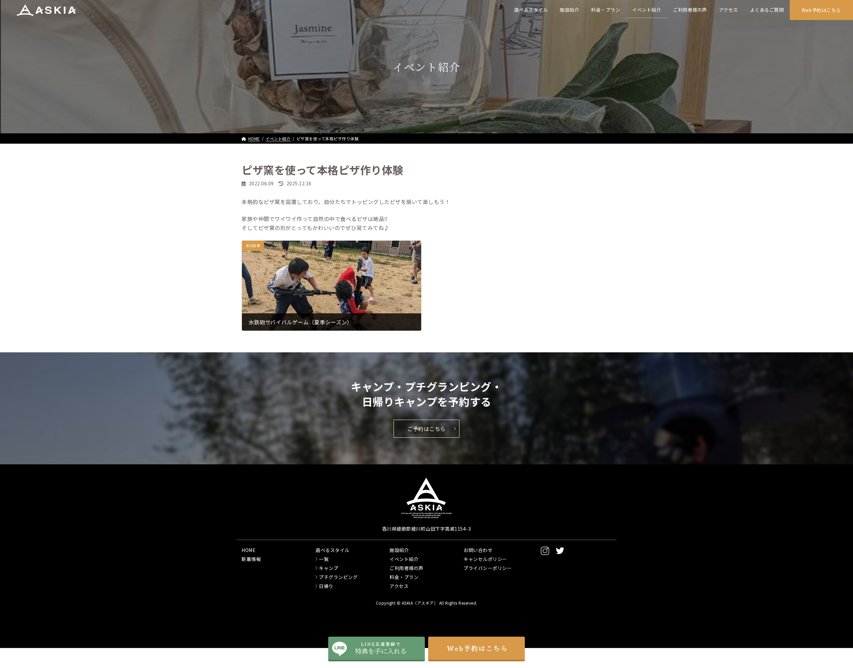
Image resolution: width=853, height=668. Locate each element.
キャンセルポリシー (485, 559)
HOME (249, 550)
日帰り (326, 586)
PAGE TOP (822, 636)
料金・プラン (404, 577)
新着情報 (251, 559)
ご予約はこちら (426, 429)
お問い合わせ (477, 550)
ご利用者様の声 (407, 568)
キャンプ (328, 568)
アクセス (399, 586)
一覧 (324, 559)
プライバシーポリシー (487, 568)
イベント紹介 (404, 559)
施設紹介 (399, 550)
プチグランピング (338, 577)
